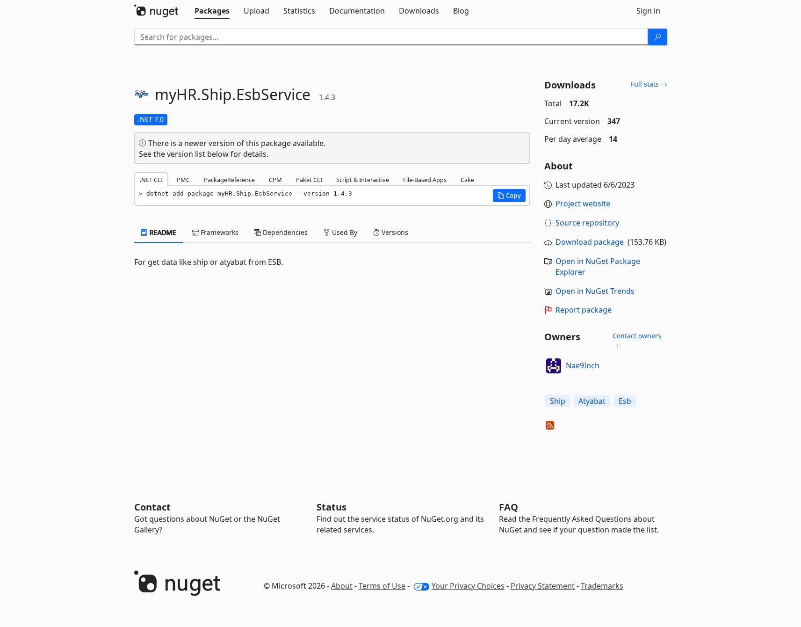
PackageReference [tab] (229, 179)
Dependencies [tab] (284, 232)
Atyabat (592, 401)
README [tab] (162, 232)
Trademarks (602, 586)
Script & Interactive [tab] (362, 179)
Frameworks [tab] (218, 232)
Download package (590, 242)
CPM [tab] (275, 179)
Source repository (587, 223)
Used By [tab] (343, 232)
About (342, 586)
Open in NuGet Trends (595, 291)
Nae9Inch (582, 365)
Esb (625, 401)
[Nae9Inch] (553, 365)
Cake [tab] (467, 179)
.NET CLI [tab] (151, 179)
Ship (557, 401)
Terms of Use (382, 586)
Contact (152, 507)
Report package (584, 310)
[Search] (657, 37)
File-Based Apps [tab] (425, 179)
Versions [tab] (394, 232)
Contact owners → (637, 340)
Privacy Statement (543, 586)
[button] (509, 195)
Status (331, 507)
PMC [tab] (183, 179)
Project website (583, 203)
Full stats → (649, 84)
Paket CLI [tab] (309, 179)
